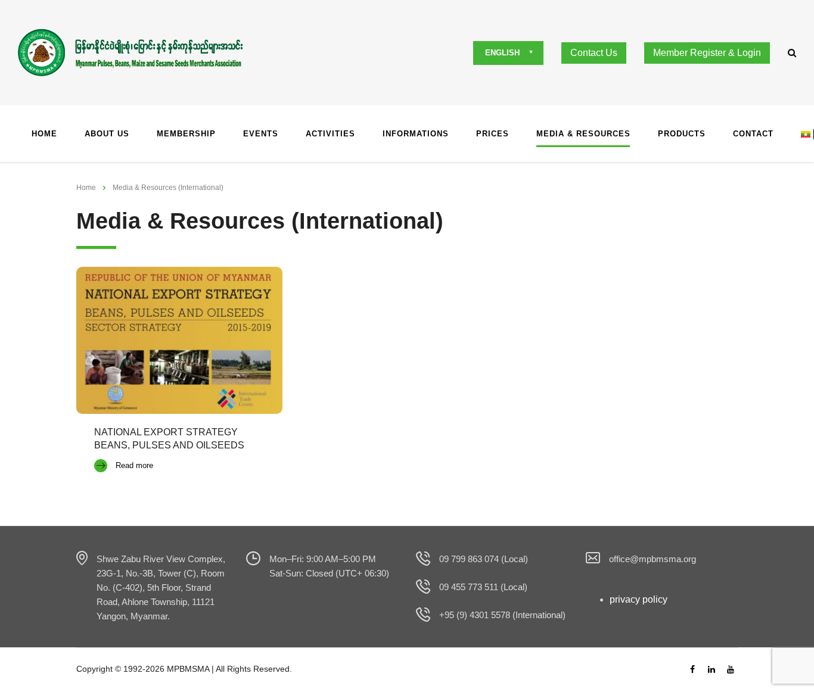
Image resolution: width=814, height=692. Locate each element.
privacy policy (638, 599)
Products (682, 133)
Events (260, 133)
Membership (186, 133)
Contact (753, 133)
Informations (416, 133)
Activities (330, 133)
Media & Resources (583, 133)
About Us (107, 133)
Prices (492, 133)
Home (44, 133)
